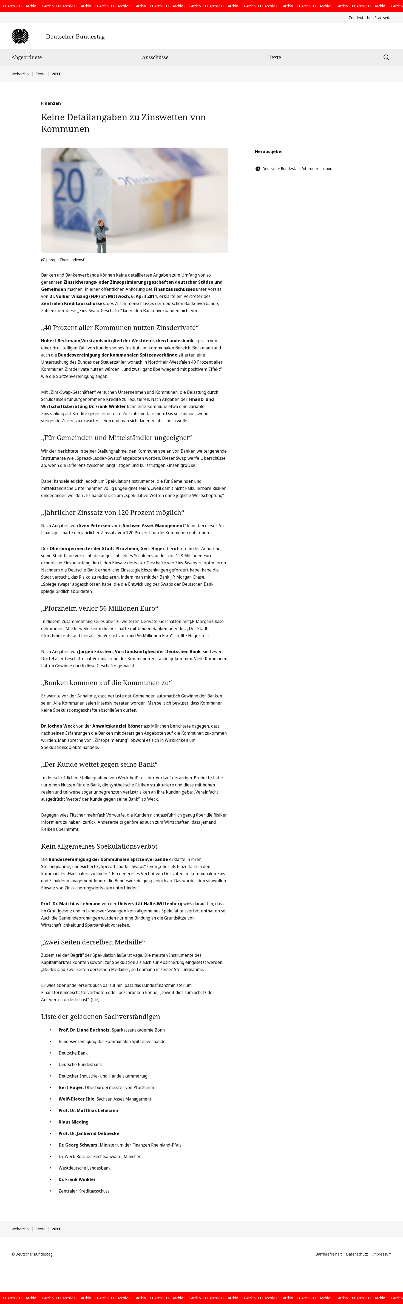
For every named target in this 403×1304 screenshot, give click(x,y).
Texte (275, 57)
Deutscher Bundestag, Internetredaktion (297, 168)
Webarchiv (20, 73)
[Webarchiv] (58, 36)
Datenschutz (357, 1254)
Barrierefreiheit (329, 1254)
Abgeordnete (27, 57)
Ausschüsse (155, 57)
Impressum (381, 1254)
